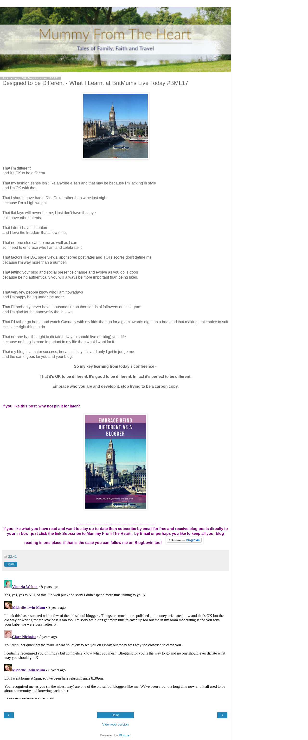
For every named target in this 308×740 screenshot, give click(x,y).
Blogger (124, 735)
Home (116, 715)
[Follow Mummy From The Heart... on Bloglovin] (184, 543)
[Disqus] (115, 638)
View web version (115, 724)
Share (11, 564)
